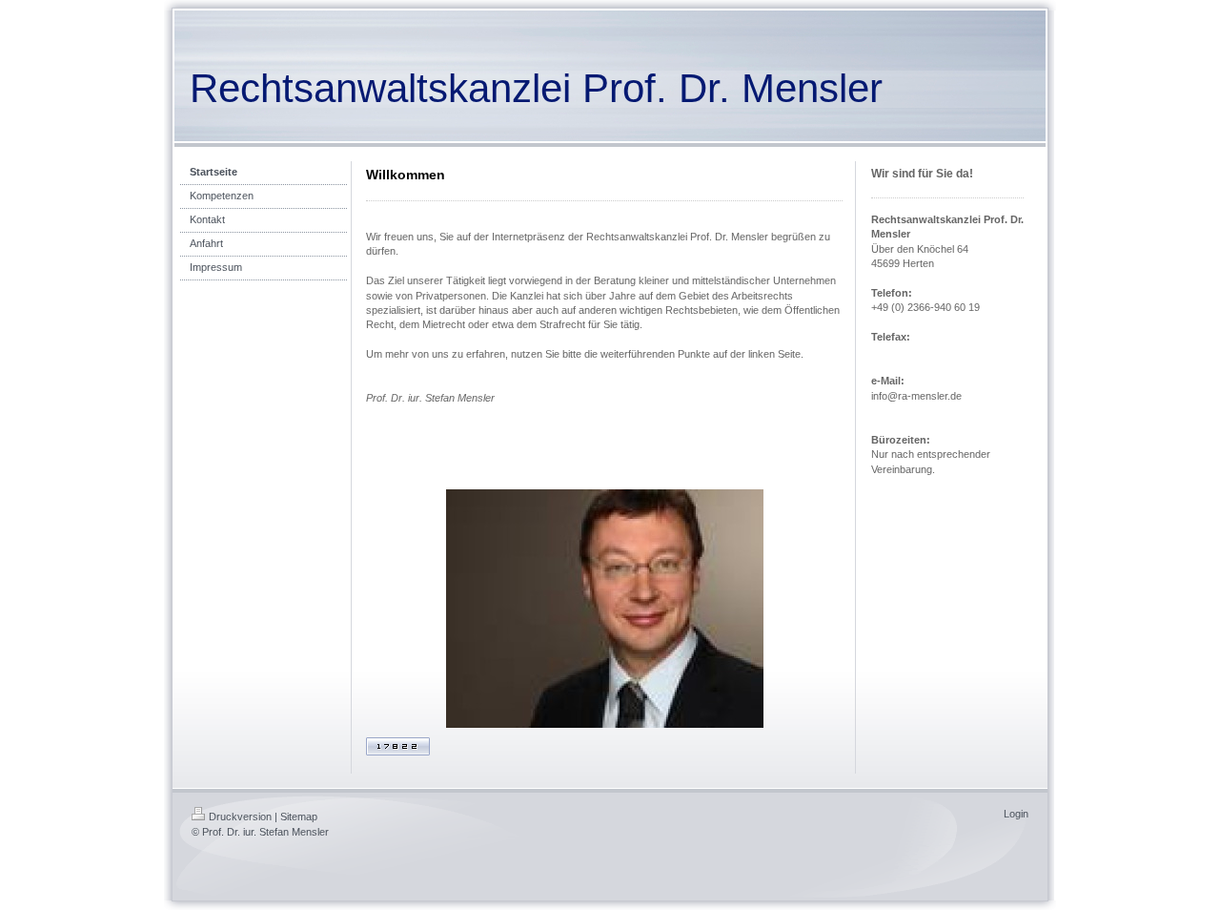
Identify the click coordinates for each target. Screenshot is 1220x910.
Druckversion (240, 816)
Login (1016, 813)
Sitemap (298, 816)
